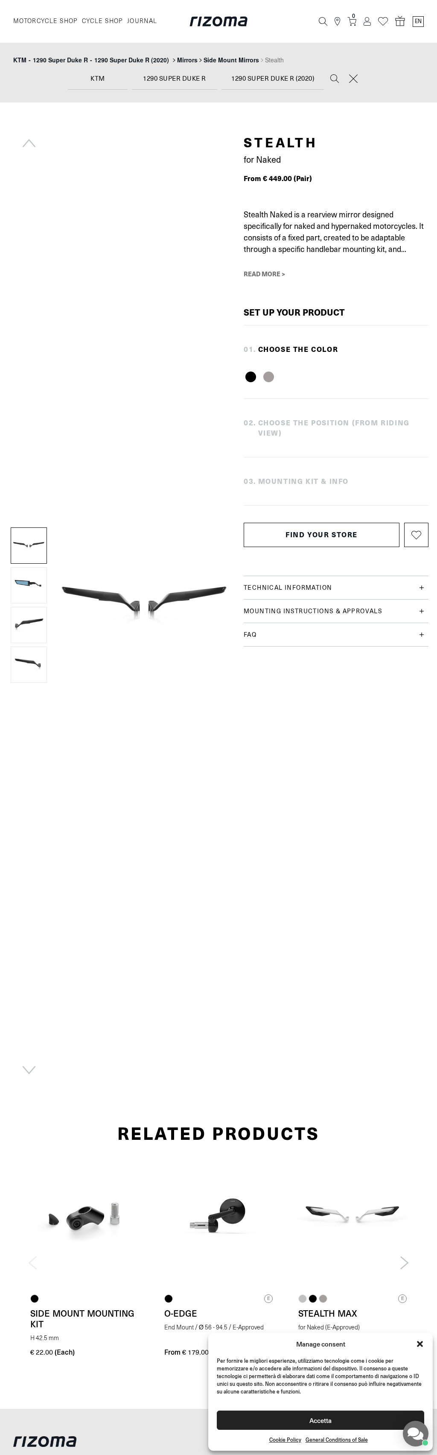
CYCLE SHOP (102, 21)
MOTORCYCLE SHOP (45, 21)
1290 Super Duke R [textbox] (174, 78)
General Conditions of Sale (337, 1439)
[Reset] (353, 79)
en (418, 21)
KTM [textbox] (97, 78)
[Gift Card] (400, 21)
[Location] (337, 21)
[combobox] (98, 79)
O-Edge (180, 1313)
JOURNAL (142, 21)
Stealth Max (327, 1313)
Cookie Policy (285, 1439)
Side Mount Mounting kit (82, 1318)
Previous (29, 143)
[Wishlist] (383, 21)
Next (29, 1070)
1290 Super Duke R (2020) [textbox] (272, 78)
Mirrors (187, 60)
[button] (420, 1344)
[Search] (323, 21)
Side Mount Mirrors (231, 60)
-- (91, 60)
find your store (322, 534)
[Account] (367, 21)
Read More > (264, 273)
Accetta (320, 1420)
